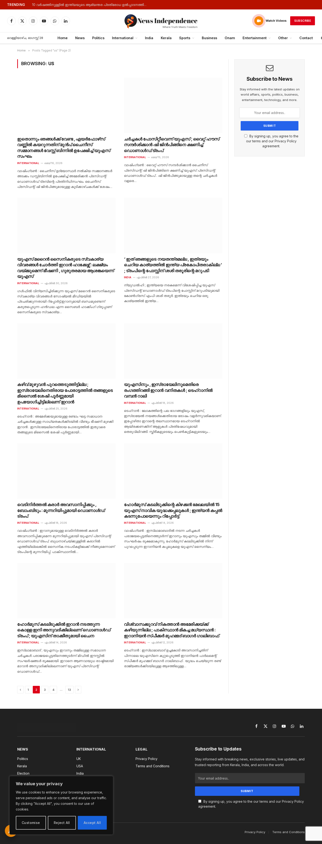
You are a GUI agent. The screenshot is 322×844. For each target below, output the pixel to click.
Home (63, 38)
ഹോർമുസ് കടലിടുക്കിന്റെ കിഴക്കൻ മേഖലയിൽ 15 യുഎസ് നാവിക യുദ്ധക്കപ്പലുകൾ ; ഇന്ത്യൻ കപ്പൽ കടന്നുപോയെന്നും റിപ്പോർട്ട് (173, 510)
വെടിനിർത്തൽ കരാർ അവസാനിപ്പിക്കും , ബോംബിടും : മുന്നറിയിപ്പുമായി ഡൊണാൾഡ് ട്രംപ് (61, 510)
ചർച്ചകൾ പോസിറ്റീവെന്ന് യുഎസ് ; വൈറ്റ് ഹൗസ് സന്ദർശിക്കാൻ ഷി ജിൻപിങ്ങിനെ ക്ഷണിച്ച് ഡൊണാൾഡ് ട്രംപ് (171, 144)
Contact (306, 38)
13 (69, 690)
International (122, 38)
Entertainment (255, 38)
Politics (98, 38)
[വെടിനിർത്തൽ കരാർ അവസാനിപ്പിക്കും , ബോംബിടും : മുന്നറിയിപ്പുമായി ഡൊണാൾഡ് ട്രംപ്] (66, 471)
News (80, 38)
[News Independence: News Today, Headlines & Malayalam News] (161, 20)
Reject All (62, 823)
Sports (184, 38)
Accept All (92, 823)
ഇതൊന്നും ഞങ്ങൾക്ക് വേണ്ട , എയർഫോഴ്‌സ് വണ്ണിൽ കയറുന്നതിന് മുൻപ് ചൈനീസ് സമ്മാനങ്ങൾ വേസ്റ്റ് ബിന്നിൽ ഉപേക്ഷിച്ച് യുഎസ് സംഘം (63, 147)
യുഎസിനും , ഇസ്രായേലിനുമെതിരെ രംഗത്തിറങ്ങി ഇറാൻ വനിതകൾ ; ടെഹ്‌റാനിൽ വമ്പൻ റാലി (168, 390)
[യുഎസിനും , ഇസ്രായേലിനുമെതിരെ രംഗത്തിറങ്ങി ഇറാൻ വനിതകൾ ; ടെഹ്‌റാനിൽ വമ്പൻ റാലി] (173, 351)
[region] (61, 805)
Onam (230, 38)
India (149, 38)
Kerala (166, 38)
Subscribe (302, 20)
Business (209, 38)
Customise (31, 823)
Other (283, 38)
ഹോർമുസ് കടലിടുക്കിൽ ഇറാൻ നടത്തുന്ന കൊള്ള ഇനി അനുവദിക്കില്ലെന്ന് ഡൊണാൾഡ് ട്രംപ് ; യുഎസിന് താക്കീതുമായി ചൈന (63, 630)
